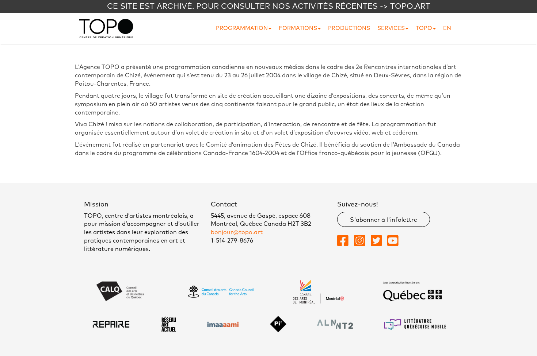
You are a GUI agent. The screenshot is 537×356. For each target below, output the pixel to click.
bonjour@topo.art (237, 232)
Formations (298, 28)
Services (391, 28)
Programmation (242, 28)
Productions (349, 28)
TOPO (424, 28)
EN (447, 28)
